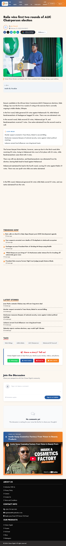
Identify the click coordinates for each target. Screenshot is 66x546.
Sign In (60, 4)
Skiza (6, 535)
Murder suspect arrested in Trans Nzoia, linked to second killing (25, 135)
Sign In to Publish (52, 397)
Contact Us (8, 497)
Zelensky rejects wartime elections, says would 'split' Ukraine (23, 328)
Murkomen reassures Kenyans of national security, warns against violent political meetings (31, 139)
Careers (7, 494)
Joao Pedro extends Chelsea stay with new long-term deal (22, 304)
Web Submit (28, 360)
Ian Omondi (14, 26)
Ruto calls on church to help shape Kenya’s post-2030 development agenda (30, 234)
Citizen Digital (9, 525)
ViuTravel (7, 532)
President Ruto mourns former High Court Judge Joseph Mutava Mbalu (29, 261)
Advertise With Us (10, 487)
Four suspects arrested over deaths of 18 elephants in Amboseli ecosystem (31, 240)
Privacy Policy (9, 490)
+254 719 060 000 (11, 509)
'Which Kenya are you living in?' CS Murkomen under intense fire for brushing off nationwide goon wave (33, 254)
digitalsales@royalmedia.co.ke (13, 513)
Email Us (40, 360)
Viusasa (7, 528)
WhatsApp (14, 360)
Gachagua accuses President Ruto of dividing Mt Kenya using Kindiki (28, 246)
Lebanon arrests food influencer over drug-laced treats (22, 143)
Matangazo (8, 538)
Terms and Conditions (11, 500)
